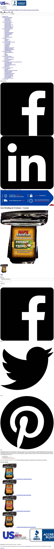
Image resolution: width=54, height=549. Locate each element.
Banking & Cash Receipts (9, 26)
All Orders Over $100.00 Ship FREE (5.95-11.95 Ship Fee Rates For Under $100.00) (21, 10)
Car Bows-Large (7, 42)
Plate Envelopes (7, 65)
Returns (16, 534)
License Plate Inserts (8, 63)
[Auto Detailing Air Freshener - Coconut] (4, 272)
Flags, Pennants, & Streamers (7, 51)
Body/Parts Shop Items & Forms (7, 17)
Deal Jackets (7, 31)
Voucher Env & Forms (8, 37)
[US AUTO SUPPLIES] (13, 3)
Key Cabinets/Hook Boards (9, 57)
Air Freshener (7, 39)
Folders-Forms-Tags (8, 20)
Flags (5, 53)
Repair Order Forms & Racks (9, 73)
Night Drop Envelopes (8, 71)
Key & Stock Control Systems (7, 56)
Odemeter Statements (8, 34)
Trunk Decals (7, 46)
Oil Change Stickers (8, 72)
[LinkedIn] (27, 188)
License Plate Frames (8, 62)
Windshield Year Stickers (9, 48)
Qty (1, 281)
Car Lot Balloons (7, 43)
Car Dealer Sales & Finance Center (8, 28)
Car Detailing (5, 38)
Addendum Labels (5, 16)
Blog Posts (17, 537)
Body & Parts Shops (8, 18)
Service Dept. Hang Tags (9, 75)
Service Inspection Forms (9, 76)
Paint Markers (7, 45)
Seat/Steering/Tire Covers (9, 74)
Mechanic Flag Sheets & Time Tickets (11, 70)
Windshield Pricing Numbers (9, 49)
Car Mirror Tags (7, 44)
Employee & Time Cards (9, 24)
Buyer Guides (7, 30)
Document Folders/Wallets (9, 32)
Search (13, 13)
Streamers (6, 55)
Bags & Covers (7, 19)
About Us (17, 532)
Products (5, 189)
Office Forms (7, 35)
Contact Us (17, 533)
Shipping (16, 535)
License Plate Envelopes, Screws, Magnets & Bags (13, 61)
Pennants (6, 54)
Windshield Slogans (8, 50)
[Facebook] (27, 135)
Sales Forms (7, 36)
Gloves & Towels (7, 21)
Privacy (16, 536)
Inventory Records (8, 25)
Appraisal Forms (7, 29)
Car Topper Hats (7, 68)
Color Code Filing (8, 23)
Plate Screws (7, 66)
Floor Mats (6, 69)
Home (1, 189)
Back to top (2, 548)
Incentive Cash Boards (8, 33)
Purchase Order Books (8, 27)
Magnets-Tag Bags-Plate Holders (10, 64)
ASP (1, 274)
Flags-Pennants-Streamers (9, 52)
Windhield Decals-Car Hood (9, 47)
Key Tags (6, 58)
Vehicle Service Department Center (8, 67)
